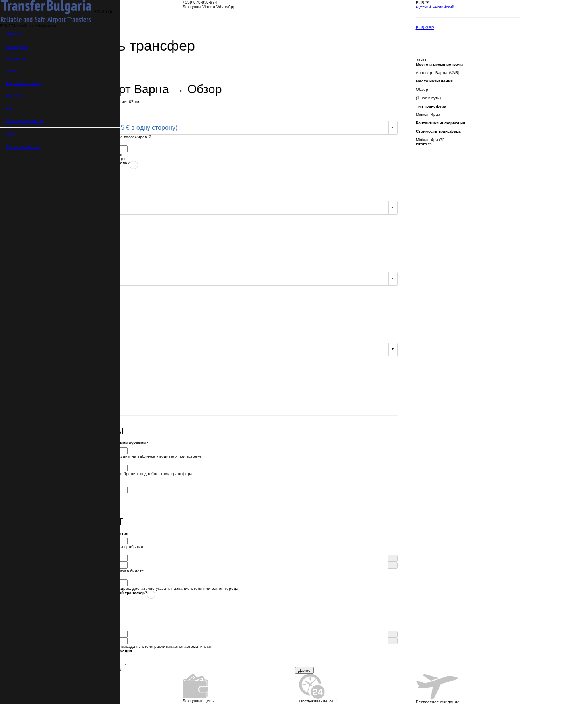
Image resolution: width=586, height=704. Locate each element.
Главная (13, 34)
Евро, (11, 134)
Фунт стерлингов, (23, 146)
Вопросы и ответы (23, 83)
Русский (423, 7)
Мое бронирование (24, 120)
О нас (11, 71)
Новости (14, 96)
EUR (420, 27)
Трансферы (17, 46)
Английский (443, 7)
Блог (10, 108)
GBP (429, 27)
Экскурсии (15, 59)
